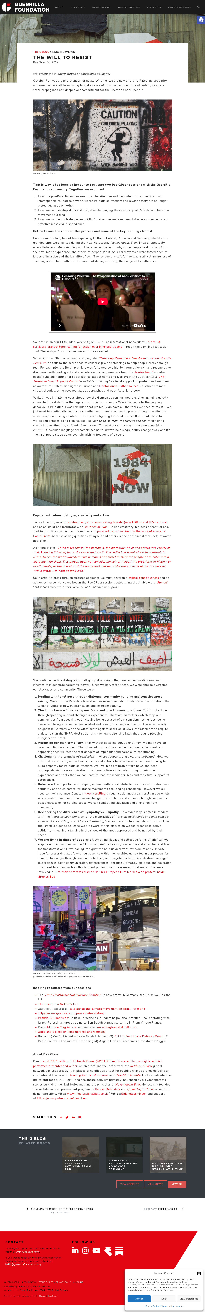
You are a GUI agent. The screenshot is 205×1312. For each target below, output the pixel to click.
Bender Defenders (108, 1089)
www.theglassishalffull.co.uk (116, 1027)
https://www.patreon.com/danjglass (62, 1098)
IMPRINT (79, 1282)
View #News (155, 1184)
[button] (201, 20)
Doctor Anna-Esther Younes (118, 386)
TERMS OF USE (46, 1282)
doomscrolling (95, 794)
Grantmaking (101, 7)
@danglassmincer (134, 1094)
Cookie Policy (152, 1306)
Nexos (42, 1296)
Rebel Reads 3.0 (162, 1209)
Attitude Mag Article (61, 1027)
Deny (164, 1298)
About (58, 7)
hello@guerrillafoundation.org (23, 1264)
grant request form (27, 1252)
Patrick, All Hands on (53, 1018)
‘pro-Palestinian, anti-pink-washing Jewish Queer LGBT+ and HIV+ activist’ (115, 522)
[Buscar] (198, 7)
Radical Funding (129, 7)
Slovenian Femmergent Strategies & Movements (61, 1211)
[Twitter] (67, 1117)
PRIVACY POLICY (64, 1282)
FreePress (53, 1296)
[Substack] (119, 1251)
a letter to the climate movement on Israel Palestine (108, 1009)
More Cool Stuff (179, 7)
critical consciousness (143, 578)
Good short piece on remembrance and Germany (72, 1032)
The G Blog (154, 7)
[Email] (79, 1117)
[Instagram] (85, 1252)
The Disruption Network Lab (58, 1004)
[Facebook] (61, 1117)
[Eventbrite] (108, 1251)
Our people (77, 7)
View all (177, 1184)
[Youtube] (96, 1252)
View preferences (189, 1298)
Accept (139, 1298)
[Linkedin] (73, 1117)
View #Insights (129, 1184)
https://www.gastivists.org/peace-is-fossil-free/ (71, 1013)
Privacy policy (167, 1306)
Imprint (179, 1306)
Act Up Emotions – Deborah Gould (139, 1036)
